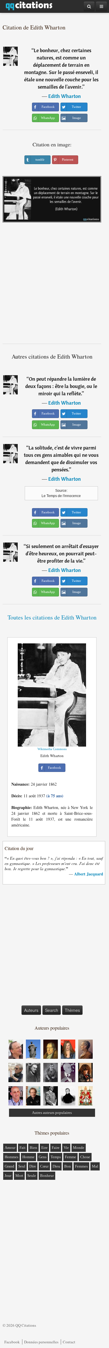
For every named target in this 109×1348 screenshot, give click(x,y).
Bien (33, 1147)
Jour (8, 1175)
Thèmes (72, 1010)
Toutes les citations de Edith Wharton (52, 617)
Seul (21, 1166)
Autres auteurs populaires (52, 1112)
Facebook (12, 1342)
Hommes (11, 1157)
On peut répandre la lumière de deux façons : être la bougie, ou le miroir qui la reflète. (61, 386)
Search (51, 1010)
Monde (78, 1147)
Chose (85, 1157)
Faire (56, 1147)
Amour (10, 1147)
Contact (69, 1342)
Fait (22, 1147)
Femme (70, 1157)
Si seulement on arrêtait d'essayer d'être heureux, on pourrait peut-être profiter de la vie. (62, 553)
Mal (95, 1166)
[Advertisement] (54, 285)
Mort (19, 1175)
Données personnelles (41, 1342)
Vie (66, 1147)
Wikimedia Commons (52, 749)
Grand (9, 1166)
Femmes (81, 1166)
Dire (32, 1166)
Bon (67, 1166)
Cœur (44, 1166)
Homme (28, 1157)
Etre (44, 1147)
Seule (31, 1175)
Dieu (56, 1166)
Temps (56, 1157)
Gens (43, 1157)
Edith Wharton (64, 96)
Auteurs (31, 1010)
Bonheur (47, 1175)
